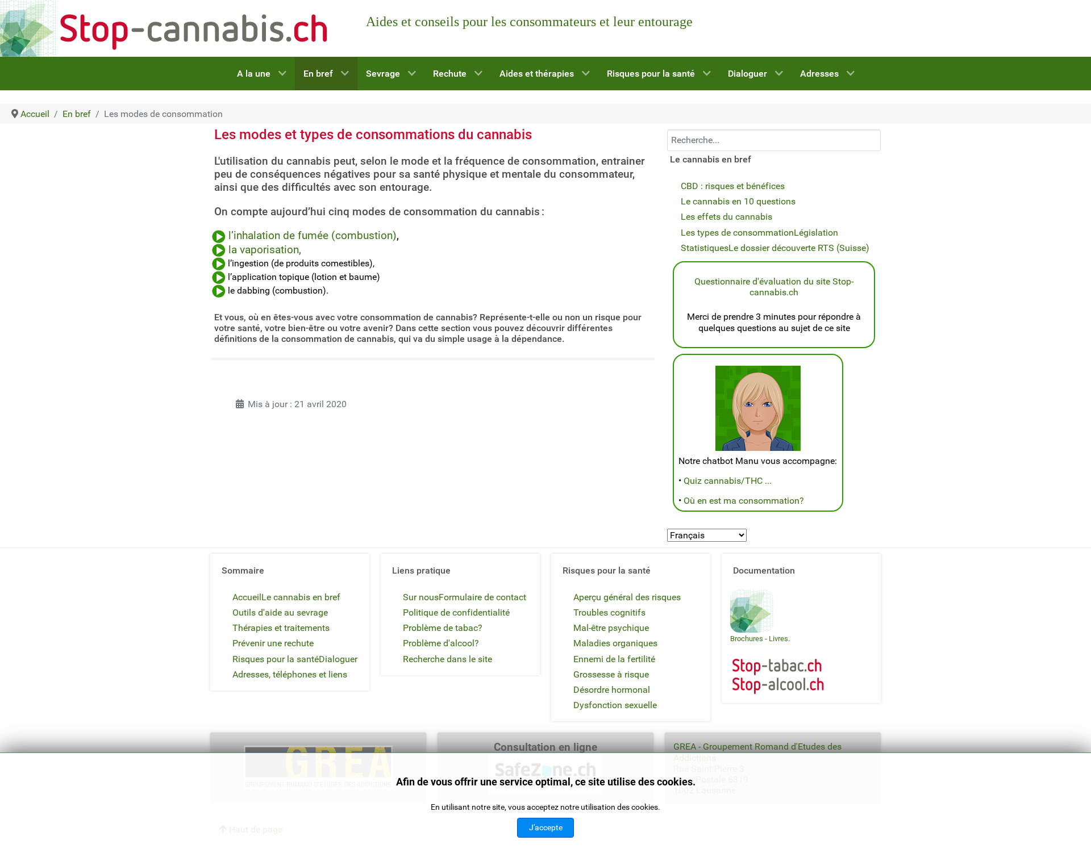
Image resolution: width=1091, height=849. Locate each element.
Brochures (746, 638)
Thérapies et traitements (281, 627)
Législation (816, 232)
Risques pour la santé (275, 659)
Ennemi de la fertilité (614, 659)
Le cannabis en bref (300, 597)
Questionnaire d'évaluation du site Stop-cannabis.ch (773, 287)
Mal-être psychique (611, 627)
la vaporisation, (264, 250)
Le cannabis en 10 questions (738, 201)
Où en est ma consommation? (744, 500)
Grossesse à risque (611, 674)
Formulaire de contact (482, 597)
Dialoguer (338, 659)
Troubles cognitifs (609, 612)
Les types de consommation (737, 232)
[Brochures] (751, 610)
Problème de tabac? (442, 627)
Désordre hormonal (611, 689)
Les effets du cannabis (726, 216)
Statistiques (704, 247)
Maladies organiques (615, 643)
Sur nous (421, 597)
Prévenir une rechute (273, 643)
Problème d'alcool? (441, 643)
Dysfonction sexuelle (615, 705)
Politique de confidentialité (456, 612)
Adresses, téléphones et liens (289, 674)
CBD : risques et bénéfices (733, 186)
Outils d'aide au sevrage (280, 612)
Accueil (246, 597)
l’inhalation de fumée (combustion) (312, 235)
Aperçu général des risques (627, 597)
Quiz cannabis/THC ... (728, 480)
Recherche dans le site (447, 659)
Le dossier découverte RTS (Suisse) (798, 247)
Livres (778, 638)
